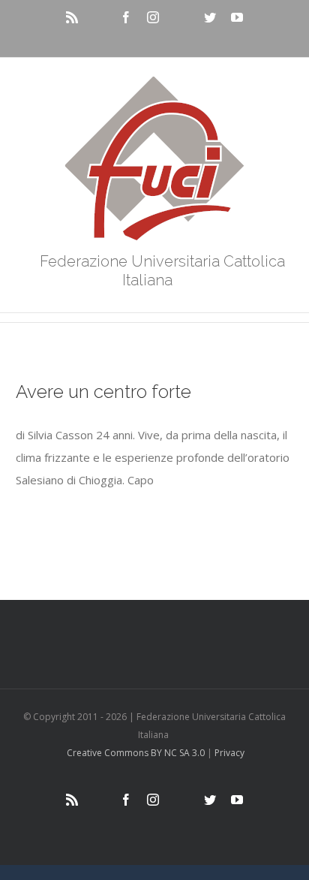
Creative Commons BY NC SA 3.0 (136, 752)
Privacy (229, 752)
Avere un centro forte (103, 391)
